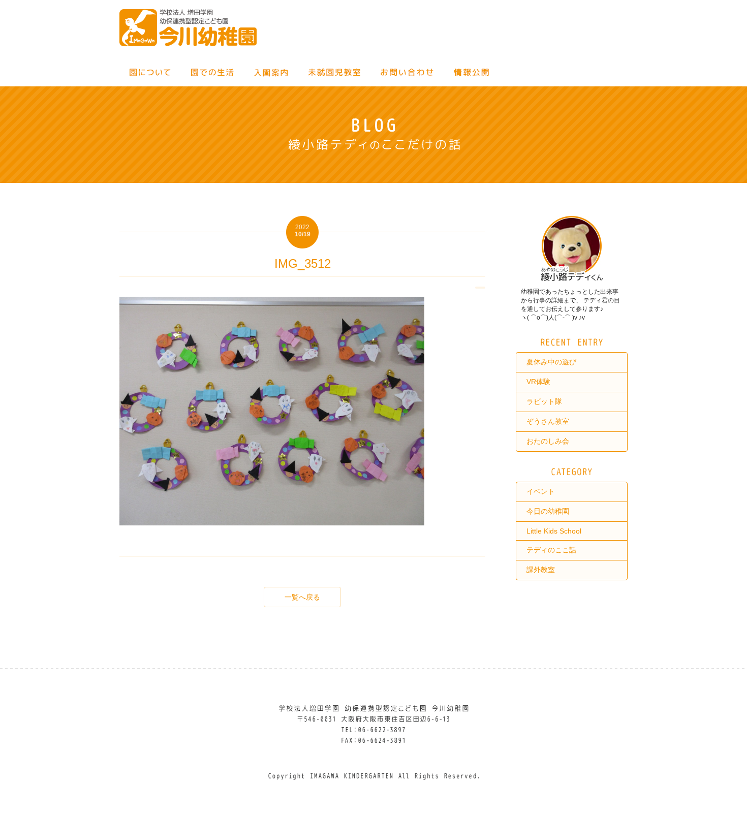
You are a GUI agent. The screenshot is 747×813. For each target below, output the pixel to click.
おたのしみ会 (547, 441)
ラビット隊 (544, 401)
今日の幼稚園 (547, 511)
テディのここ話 (551, 550)
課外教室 (540, 570)
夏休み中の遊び (551, 362)
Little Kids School (553, 531)
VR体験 (538, 382)
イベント (540, 491)
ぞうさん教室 (547, 421)
